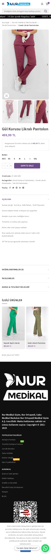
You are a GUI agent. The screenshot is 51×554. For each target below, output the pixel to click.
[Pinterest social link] (16, 187)
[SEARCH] (45, 11)
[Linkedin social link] (20, 187)
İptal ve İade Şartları (10, 474)
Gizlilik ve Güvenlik (9, 483)
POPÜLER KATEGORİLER (11, 435)
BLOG (4, 496)
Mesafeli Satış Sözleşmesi (12, 487)
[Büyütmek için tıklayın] (6, 95)
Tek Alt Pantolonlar (9, 25)
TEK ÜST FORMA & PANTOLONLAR (24, 22)
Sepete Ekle (27, 165)
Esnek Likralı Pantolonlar (29, 25)
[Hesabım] (42, 4)
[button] (45, 548)
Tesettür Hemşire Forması (12, 443)
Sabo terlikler (7, 453)
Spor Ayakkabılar (10, 461)
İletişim (5, 492)
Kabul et (25, 550)
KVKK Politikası (8, 478)
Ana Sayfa (6, 22)
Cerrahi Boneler (8, 449)
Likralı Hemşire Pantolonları (23, 180)
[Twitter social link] (13, 187)
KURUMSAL (6, 469)
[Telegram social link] (23, 187)
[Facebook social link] (10, 187)
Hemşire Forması (9, 439)
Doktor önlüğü (7, 457)
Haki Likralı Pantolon (36, 343)
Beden (4, 155)
